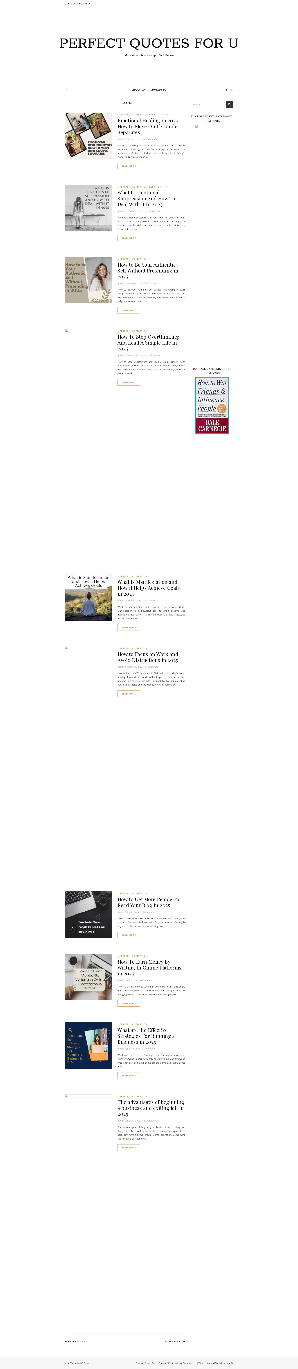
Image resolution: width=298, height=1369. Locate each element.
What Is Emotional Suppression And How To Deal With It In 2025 (146, 198)
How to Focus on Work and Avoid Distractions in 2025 (147, 657)
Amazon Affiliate (166, 1363)
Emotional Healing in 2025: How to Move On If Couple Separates (148, 126)
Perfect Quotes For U (149, 44)
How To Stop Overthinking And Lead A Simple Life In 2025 (148, 342)
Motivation (139, 114)
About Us (70, 4)
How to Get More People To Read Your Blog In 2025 (148, 902)
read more (129, 166)
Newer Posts (174, 1341)
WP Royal (84, 1363)
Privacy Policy (151, 1363)
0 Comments (150, 139)
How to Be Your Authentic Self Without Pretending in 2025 (147, 270)
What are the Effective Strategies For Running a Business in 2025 (146, 1035)
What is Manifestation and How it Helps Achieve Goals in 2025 (148, 587)
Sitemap (140, 1363)
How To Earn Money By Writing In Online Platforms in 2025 (149, 967)
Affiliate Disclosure (184, 1363)
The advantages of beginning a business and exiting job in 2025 (150, 1108)
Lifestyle (123, 114)
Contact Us (84, 4)
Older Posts (76, 1341)
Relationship (158, 114)
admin (120, 139)
